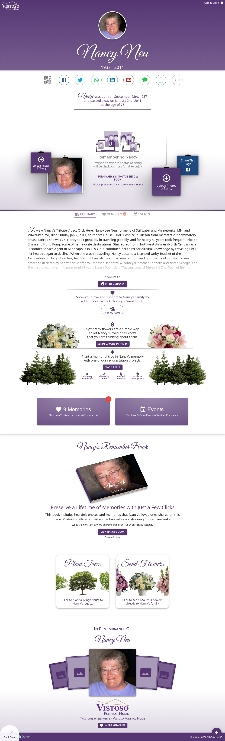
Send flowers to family (112, 343)
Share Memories (114, 725)
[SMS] (145, 80)
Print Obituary (114, 283)
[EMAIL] (128, 80)
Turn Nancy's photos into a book (118, 178)
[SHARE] (161, 80)
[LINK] (177, 80)
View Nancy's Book (112, 531)
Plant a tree (112, 367)
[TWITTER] (80, 80)
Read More (112, 277)
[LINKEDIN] (112, 80)
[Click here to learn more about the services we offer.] (112, 707)
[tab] (85, 214)
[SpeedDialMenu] (216, 732)
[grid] (112, 166)
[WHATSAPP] (96, 80)
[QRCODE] (48, 80)
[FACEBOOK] (64, 80)
